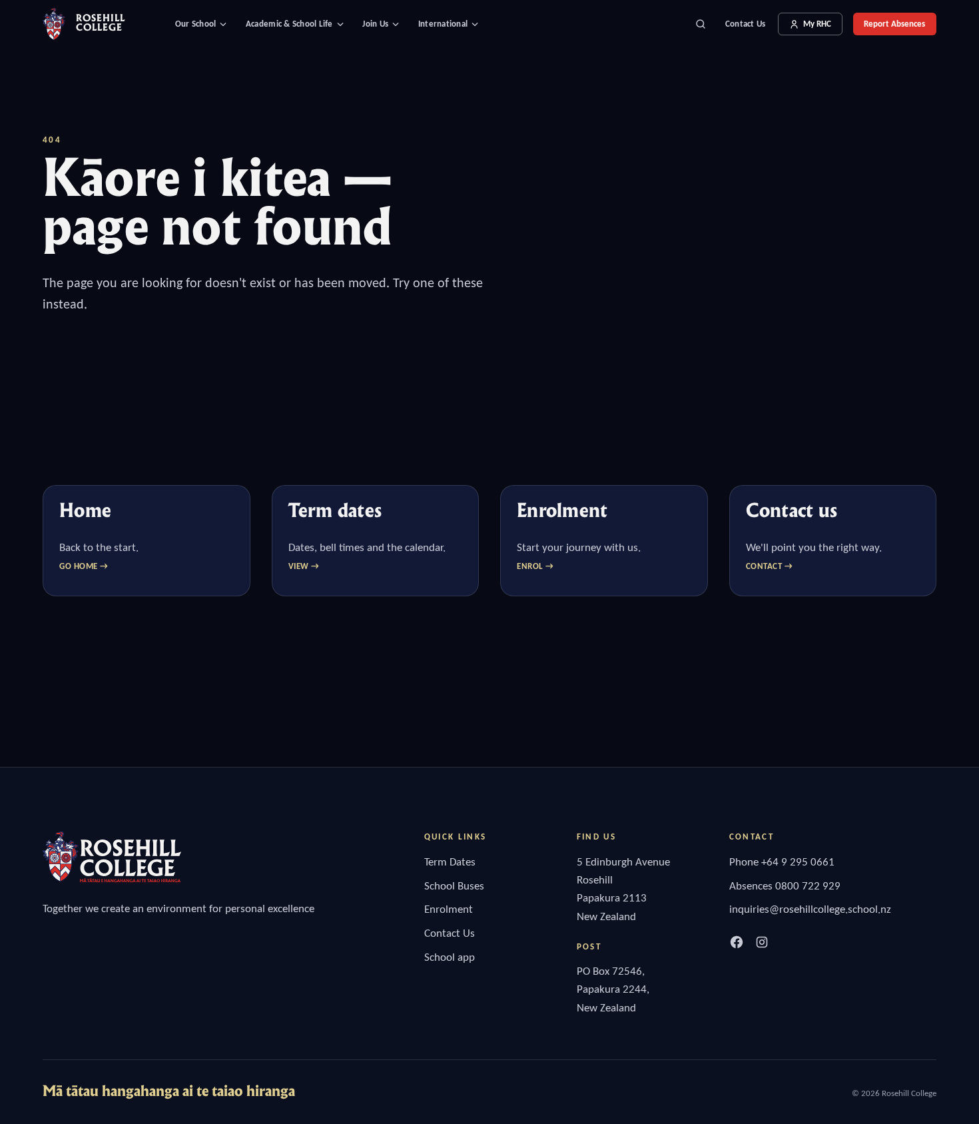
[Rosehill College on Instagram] (762, 942)
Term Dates (450, 862)
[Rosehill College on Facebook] (736, 942)
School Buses (454, 886)
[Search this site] (701, 24)
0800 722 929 (807, 886)
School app (449, 957)
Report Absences (894, 24)
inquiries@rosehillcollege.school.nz (810, 909)
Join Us (375, 24)
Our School (195, 24)
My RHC (817, 24)
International (443, 24)
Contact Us (745, 24)
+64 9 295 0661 (797, 862)
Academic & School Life (289, 24)
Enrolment (448, 909)
